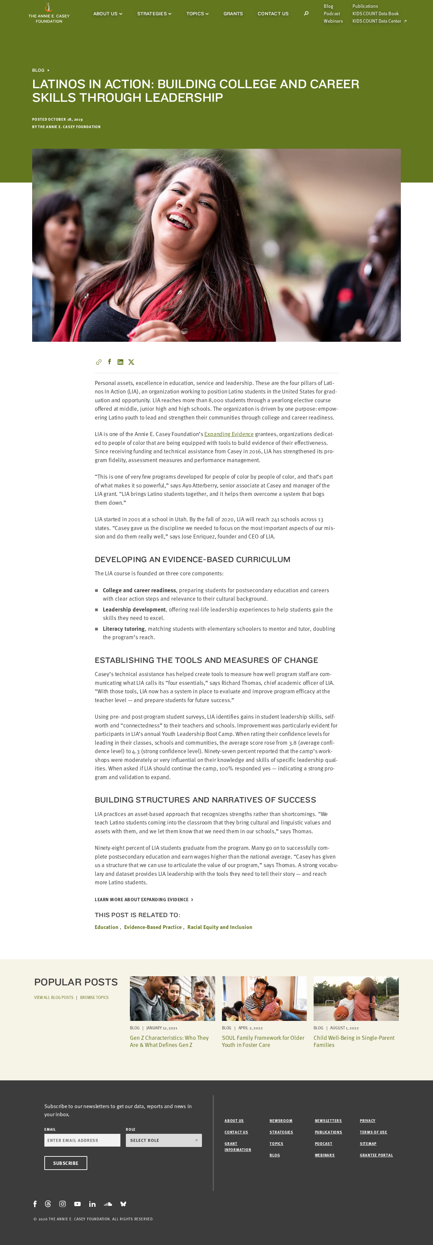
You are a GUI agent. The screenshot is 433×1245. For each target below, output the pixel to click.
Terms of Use (373, 1132)
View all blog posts (53, 997)
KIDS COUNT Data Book (375, 13)
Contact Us (273, 13)
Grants (233, 13)
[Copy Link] (99, 362)
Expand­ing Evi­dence (229, 434)
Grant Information (238, 1146)
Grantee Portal (376, 1155)
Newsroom (281, 1120)
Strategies (152, 13)
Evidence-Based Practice (153, 927)
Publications (365, 6)
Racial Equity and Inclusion (219, 927)
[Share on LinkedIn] (120, 362)
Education (106, 927)
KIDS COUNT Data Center (376, 21)
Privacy (367, 1120)
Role (131, 1129)
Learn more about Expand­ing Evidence (142, 900)
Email (50, 1129)
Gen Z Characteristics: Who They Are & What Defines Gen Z (169, 1041)
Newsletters (328, 1120)
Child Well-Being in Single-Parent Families (354, 1041)
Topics (195, 13)
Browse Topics (94, 997)
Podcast (332, 13)
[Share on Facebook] (110, 362)
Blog (328, 6)
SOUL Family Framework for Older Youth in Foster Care (263, 1041)
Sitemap (368, 1143)
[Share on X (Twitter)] (131, 362)
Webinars (333, 21)
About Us (105, 13)
